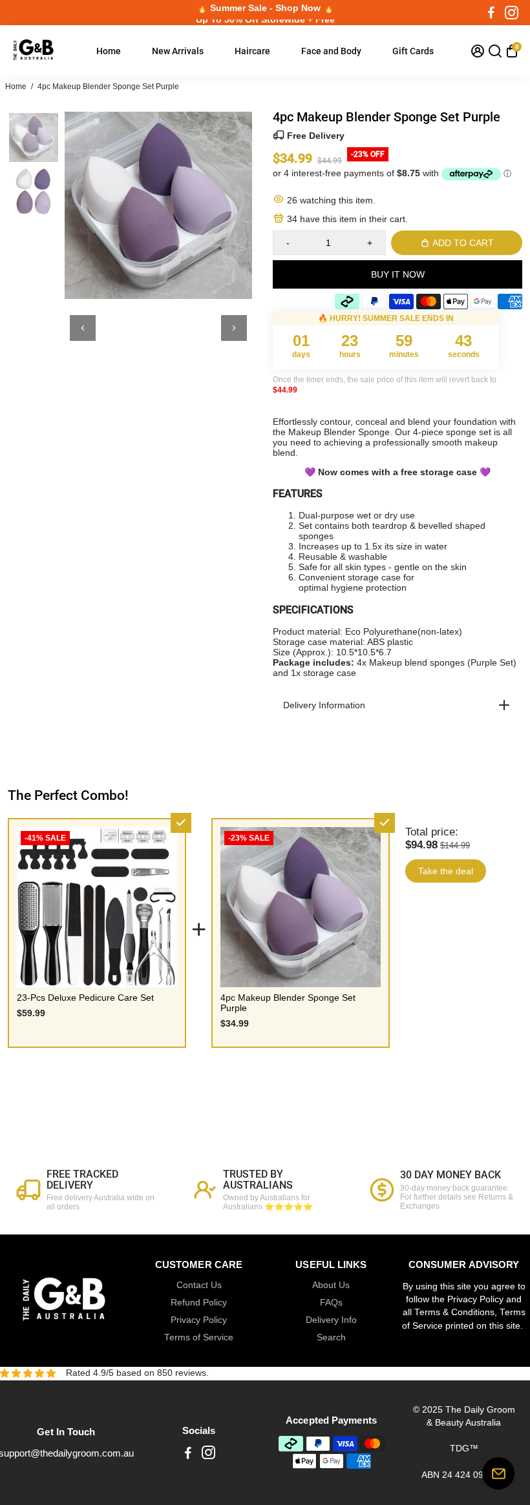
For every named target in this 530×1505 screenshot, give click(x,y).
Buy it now (398, 274)
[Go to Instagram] (512, 12)
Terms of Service (198, 1337)
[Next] (234, 328)
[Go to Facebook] (491, 12)
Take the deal (445, 871)
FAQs (331, 1302)
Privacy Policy (199, 1320)
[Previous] (83, 328)
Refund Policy (199, 1302)
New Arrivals (178, 51)
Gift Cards (413, 51)
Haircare (252, 51)
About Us (331, 1285)
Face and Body (331, 51)
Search (331, 1337)
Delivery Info (331, 1320)
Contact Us (199, 1285)
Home (108, 51)
